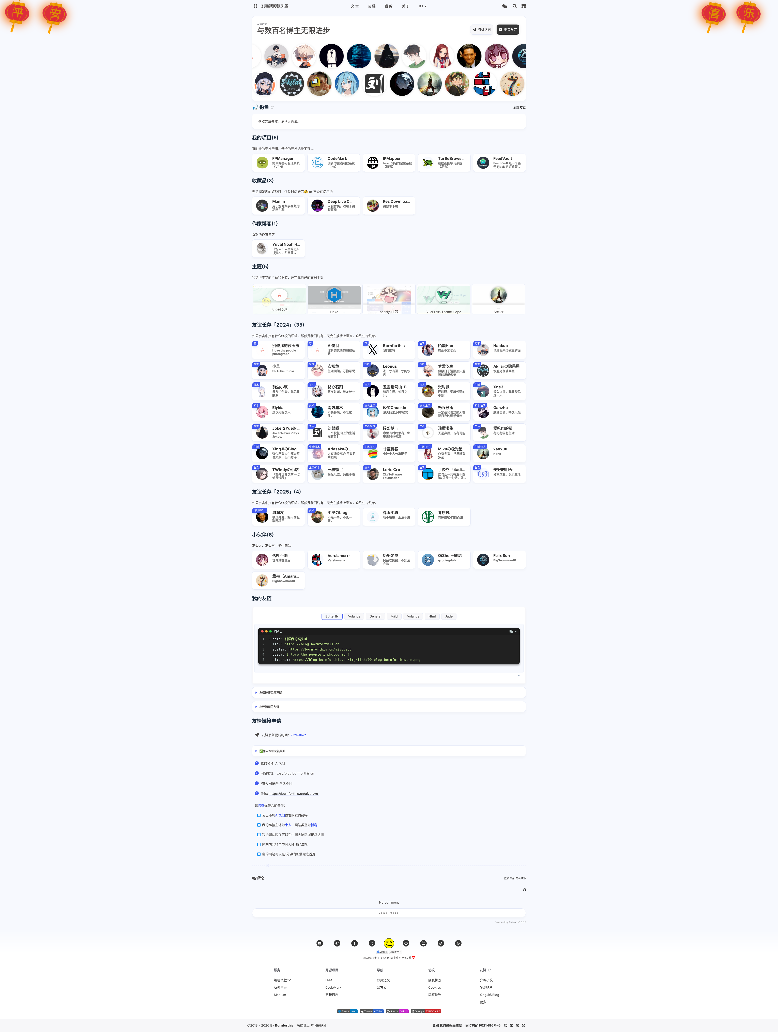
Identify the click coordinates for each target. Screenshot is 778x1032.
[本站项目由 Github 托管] (397, 1012)
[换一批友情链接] (489, 970)
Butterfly (332, 616)
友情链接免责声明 (270, 692)
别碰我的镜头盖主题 (447, 1025)
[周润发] (453, 56)
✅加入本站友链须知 (272, 751)
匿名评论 (509, 878)
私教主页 (280, 987)
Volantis (354, 616)
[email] (319, 943)
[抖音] (441, 943)
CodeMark (333, 987)
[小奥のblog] (441, 84)
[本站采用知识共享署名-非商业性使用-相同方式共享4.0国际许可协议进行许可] (426, 1012)
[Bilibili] (423, 943)
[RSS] (372, 943)
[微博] (337, 943)
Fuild (394, 616)
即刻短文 (383, 980)
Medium (280, 995)
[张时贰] (303, 84)
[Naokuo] (260, 56)
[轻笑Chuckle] (331, 84)
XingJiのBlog (489, 995)
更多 (483, 1002)
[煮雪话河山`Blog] (315, 56)
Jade (449, 616)
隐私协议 (434, 980)
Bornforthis (284, 1025)
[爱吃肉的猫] (398, 56)
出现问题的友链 (269, 706)
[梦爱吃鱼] (288, 56)
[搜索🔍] (514, 6)
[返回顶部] (389, 943)
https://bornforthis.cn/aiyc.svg (293, 794)
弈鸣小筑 (486, 980)
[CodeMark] (524, 84)
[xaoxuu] (413, 84)
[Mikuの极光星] (426, 56)
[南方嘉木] (343, 56)
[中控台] (524, 6)
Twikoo (513, 922)
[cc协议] (516, 1025)
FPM (328, 980)
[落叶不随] (481, 56)
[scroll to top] (518, 676)
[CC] (458, 943)
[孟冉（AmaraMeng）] (496, 84)
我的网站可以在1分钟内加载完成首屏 (288, 854)
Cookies (434, 987)
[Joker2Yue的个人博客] (370, 56)
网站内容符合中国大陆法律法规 (285, 844)
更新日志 (331, 995)
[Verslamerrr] (468, 84)
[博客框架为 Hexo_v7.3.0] (347, 1012)
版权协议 (434, 995)
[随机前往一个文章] (504, 6)
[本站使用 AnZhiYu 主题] (372, 1012)
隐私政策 (520, 878)
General (375, 616)
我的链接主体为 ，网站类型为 (289, 825)
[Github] (406, 943)
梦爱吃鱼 (486, 987)
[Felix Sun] (508, 56)
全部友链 (519, 107)
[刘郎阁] (358, 84)
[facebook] (354, 943)
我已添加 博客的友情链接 (285, 815)
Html (432, 616)
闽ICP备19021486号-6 (483, 1025)
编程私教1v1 (283, 980)
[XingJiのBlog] (386, 84)
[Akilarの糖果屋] (276, 84)
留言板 (382, 987)
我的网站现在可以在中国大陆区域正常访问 (293, 835)
